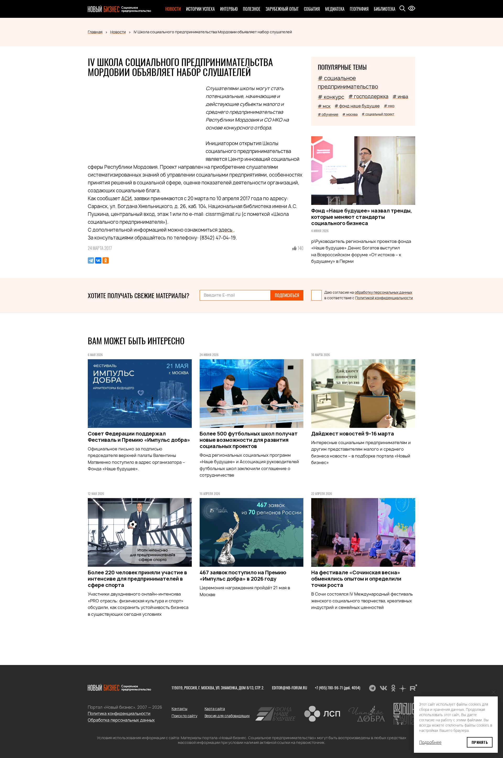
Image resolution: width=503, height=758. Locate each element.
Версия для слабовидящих (227, 715)
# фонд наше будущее (357, 106)
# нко (389, 105)
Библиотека (384, 9)
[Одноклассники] (105, 260)
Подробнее (430, 742)
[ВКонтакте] (98, 260)
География (359, 9)
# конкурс (331, 97)
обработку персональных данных (383, 292)
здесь (225, 230)
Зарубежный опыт (282, 9)
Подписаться (287, 295)
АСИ (126, 198)
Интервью (229, 9)
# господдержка (368, 96)
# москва (350, 114)
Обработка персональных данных (121, 720)
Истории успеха (200, 9)
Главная (95, 31)
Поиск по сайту (184, 715)
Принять (480, 742)
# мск (324, 106)
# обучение (328, 114)
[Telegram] (91, 260)
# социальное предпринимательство (348, 82)
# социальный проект (378, 114)
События (312, 9)
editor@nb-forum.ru (289, 687)
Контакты (179, 708)
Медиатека (335, 9)
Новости (173, 9)
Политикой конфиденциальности (384, 298)
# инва (400, 97)
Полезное (251, 9)
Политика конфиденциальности (119, 713)
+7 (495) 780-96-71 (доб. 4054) (337, 687)
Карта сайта (215, 708)
